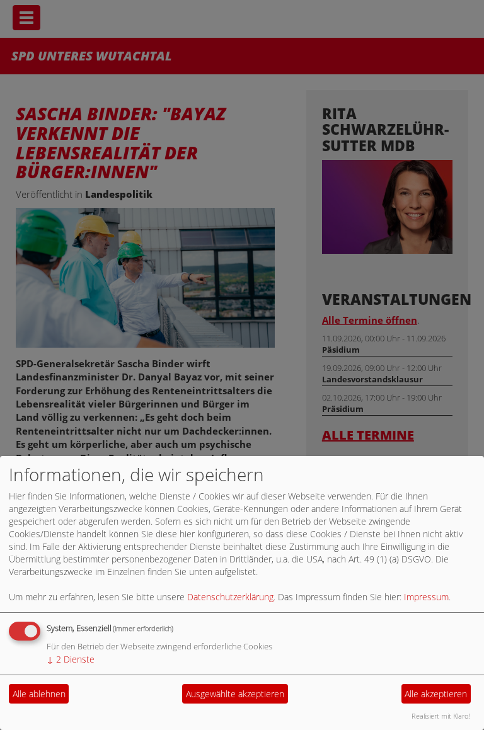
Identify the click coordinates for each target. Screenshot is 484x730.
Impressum (426, 597)
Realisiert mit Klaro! (441, 716)
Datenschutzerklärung (230, 597)
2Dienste (71, 659)
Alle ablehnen (39, 694)
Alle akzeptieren (436, 694)
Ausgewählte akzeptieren (235, 694)
